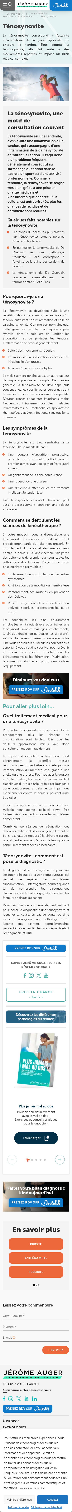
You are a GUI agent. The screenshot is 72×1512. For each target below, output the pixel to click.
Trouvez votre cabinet (21, 1384)
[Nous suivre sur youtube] (46, 976)
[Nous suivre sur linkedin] (34, 1399)
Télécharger (32, 1137)
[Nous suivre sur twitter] (38, 976)
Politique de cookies (18, 1507)
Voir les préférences (19, 1499)
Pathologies (14, 1427)
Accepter (52, 1499)
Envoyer (56, 1350)
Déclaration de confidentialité (46, 1507)
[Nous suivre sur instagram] (31, 976)
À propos (11, 1421)
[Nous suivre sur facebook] (25, 976)
